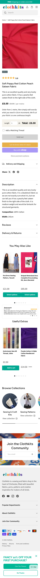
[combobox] (20, 12)
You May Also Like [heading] (20, 245)
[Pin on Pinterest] (18, 172)
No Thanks (20, 573)
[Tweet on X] (9, 172)
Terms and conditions (22, 544)
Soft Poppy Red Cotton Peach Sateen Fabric (21, 20)
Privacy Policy (6, 546)
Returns (11, 544)
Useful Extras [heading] (20, 321)
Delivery (4, 544)
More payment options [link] (20, 156)
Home (4, 20)
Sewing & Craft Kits (10, 413)
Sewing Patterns (27, 412)
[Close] (36, 556)
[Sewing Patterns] (28, 401)
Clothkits (9, 540)
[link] (20, 311)
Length (6, 123)
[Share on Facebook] (14, 172)
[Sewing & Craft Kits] (10, 401)
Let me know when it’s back (20, 145)
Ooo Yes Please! (20, 566)
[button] (32, 7)
